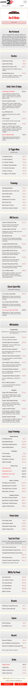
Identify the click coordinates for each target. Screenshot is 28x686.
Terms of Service (17, 678)
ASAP (22, 5)
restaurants (7, 684)
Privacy (23, 678)
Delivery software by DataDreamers (14, 680)
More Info (14, 22)
